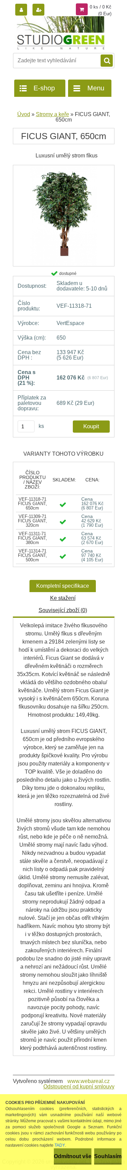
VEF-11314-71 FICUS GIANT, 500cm (32, 555)
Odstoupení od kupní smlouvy (78, 1086)
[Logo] (59, 33)
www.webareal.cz (88, 1081)
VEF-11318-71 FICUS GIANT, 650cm (32, 504)
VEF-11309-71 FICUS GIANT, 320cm (32, 521)
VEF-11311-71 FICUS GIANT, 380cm (32, 538)
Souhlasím (108, 1156)
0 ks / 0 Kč (100, 6)
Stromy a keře (52, 114)
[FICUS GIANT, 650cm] (63, 167)
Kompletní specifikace (62, 586)
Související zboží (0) (63, 610)
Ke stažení (63, 598)
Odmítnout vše (72, 1156)
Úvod (23, 114)
